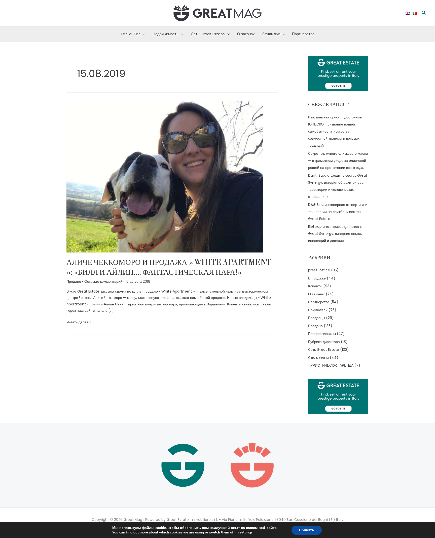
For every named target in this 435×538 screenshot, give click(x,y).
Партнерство (303, 34)
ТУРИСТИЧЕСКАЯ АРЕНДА (330, 365)
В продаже (317, 278)
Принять (306, 530)
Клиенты (315, 286)
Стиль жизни (273, 34)
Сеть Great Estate (208, 34)
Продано (73, 281)
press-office (319, 270)
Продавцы (316, 317)
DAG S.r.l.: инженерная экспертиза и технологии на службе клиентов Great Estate (337, 211)
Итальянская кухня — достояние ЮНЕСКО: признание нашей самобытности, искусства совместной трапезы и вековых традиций (335, 131)
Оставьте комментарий (103, 281)
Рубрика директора (324, 341)
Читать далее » (78, 322)
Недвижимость (165, 34)
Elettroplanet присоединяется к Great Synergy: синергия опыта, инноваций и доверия (335, 233)
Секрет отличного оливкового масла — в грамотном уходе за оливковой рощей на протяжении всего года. (338, 160)
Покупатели (318, 309)
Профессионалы (322, 333)
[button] (424, 13)
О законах (246, 34)
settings (246, 532)
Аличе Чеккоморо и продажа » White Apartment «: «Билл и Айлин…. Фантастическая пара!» (168, 267)
